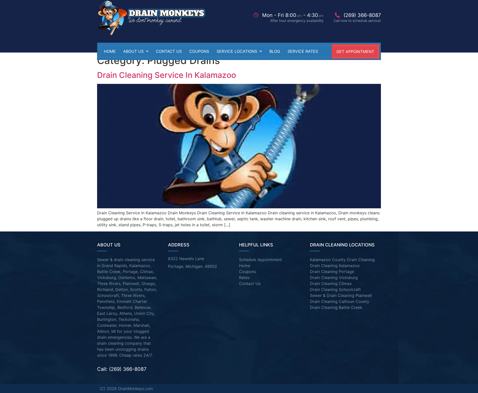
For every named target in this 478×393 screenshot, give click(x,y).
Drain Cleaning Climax (331, 283)
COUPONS (199, 51)
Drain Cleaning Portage (332, 271)
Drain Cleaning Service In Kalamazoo (166, 75)
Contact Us (249, 283)
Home (110, 51)
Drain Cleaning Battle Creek (336, 307)
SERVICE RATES (303, 51)
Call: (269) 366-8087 (121, 369)
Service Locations (237, 51)
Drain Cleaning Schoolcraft (335, 289)
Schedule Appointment (260, 259)
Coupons (247, 271)
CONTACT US (169, 51)
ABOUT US (133, 51)
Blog (274, 51)
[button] (136, 51)
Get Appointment (355, 51)
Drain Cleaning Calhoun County (339, 301)
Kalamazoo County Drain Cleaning (342, 259)
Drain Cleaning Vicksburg (334, 277)
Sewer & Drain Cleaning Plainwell (341, 295)
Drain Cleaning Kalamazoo (335, 265)
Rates (244, 277)
